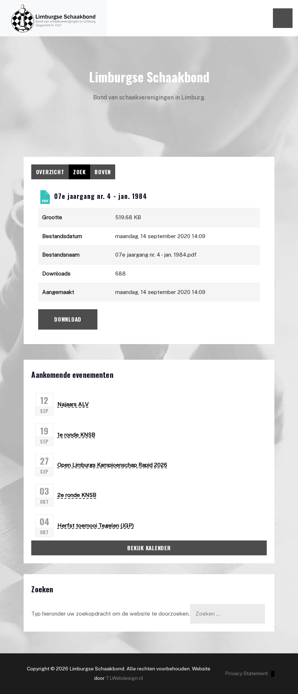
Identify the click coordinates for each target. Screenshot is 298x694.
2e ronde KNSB (76, 495)
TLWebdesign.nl (124, 678)
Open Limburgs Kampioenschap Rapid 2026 (112, 465)
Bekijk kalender (148, 548)
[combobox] (227, 614)
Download (67, 319)
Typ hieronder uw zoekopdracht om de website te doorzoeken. (110, 614)
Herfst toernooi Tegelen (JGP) (95, 525)
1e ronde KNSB (76, 435)
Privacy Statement (246, 673)
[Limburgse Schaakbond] (53, 18)
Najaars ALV (73, 404)
